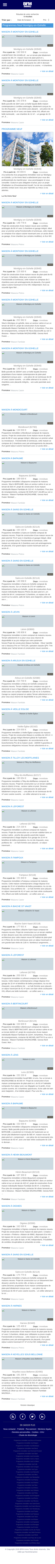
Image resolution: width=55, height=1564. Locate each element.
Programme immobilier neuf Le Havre (27, 1459)
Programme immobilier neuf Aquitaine (27, 1522)
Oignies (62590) (27, 1223)
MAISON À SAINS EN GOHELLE (17, 509)
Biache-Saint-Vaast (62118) (27, 923)
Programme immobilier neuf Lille (27, 1464)
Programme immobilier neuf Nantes (27, 1482)
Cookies (35, 1432)
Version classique (27, 1405)
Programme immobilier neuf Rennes (27, 1501)
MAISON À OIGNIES (12, 1206)
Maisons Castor (17, 74)
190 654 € (14, 778)
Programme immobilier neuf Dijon (27, 1453)
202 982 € (14, 320)
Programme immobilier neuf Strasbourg (27, 1509)
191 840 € (14, 878)
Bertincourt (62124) (27, 1021)
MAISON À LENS (10, 1055)
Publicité (20, 1429)
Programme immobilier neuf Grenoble (27, 1456)
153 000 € (14, 1124)
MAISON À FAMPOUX (12, 858)
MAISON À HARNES (12, 1306)
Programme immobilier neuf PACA (27, 1535)
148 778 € (14, 223)
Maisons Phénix (17, 244)
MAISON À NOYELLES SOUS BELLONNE (22, 1354)
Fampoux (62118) (27, 875)
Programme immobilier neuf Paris (27, 1493)
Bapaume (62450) (27, 475)
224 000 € (14, 729)
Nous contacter (9, 1429)
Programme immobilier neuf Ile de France (27, 1530)
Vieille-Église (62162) (27, 726)
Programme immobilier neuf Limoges (27, 1467)
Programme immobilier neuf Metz (27, 1474)
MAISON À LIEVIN (11, 612)
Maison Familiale (18, 342)
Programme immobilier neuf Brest (27, 1448)
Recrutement (31, 1429)
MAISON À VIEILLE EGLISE (15, 709)
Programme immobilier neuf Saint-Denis (27, 1503)
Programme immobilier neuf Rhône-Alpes (27, 1543)
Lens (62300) (27, 1072)
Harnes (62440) (27, 1323)
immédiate (40, 52)
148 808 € (14, 632)
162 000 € (14, 1226)
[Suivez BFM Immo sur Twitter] (32, 1417)
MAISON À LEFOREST (13, 806)
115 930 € (14, 271)
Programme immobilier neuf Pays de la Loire (27, 1538)
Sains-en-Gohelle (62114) (27, 527)
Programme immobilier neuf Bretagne (27, 1524)
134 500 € (14, 430)
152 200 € (14, 1075)
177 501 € (14, 927)
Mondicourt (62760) (27, 427)
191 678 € (14, 101)
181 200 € (14, 1375)
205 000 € (14, 975)
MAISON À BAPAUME (12, 458)
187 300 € (14, 1175)
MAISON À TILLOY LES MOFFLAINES (20, 758)
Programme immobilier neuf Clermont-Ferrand (27, 1451)
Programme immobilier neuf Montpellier (27, 1477)
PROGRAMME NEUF (12, 129)
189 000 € (14, 479)
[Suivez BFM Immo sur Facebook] (23, 1417)
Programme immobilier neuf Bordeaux (27, 1446)
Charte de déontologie (28, 1435)
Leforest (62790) (27, 823)
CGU (42, 1432)
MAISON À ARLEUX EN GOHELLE (18, 660)
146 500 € (14, 369)
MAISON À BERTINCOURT (15, 1004)
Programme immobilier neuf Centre (27, 1527)
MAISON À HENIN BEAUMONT (17, 1155)
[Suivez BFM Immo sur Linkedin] (42, 1417)
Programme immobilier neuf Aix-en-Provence (27, 1440)
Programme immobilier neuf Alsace (27, 1519)
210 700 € (14, 681)
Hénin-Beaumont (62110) (27, 1172)
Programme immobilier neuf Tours (27, 1516)
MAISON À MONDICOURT (15, 410)
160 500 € (14, 52)
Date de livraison (24, 20)
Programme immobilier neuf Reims (27, 1498)
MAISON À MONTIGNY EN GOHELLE (20, 32)
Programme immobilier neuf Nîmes (27, 1488)
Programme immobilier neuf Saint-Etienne (27, 1506)
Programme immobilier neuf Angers (27, 1443)
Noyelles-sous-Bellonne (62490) (27, 1371)
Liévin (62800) (27, 629)
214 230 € (14, 827)
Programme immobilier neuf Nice (27, 1485)
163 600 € (14, 1024)
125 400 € (14, 1326)
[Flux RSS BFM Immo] (13, 1417)
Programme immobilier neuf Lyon (27, 1469)
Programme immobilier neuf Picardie (27, 1540)
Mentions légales (45, 1429)
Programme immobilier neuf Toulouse (27, 1514)
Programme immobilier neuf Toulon (27, 1511)
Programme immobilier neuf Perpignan (27, 1495)
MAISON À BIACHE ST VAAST (16, 906)
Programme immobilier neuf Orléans (27, 1490)
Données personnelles (21, 1432)
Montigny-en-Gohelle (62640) (27, 49)
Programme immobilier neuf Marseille (27, 1472)
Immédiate (40, 172)
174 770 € (14, 1275)
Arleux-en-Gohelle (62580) (27, 678)
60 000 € (15, 172)
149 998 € (14, 581)
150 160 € (14, 530)
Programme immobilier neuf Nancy (27, 1480)
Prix (44, 20)
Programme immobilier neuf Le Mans (27, 1461)
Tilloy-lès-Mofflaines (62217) (27, 775)
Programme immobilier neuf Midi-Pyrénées (28, 1532)
